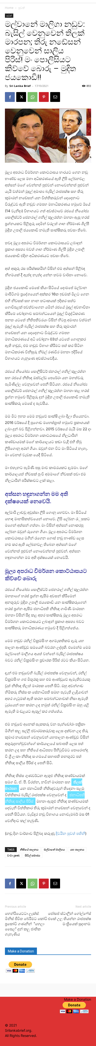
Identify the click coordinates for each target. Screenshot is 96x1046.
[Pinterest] (44, 97)
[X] (21, 97)
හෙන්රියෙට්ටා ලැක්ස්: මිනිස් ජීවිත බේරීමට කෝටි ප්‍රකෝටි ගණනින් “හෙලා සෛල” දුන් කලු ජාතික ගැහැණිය (26, 923)
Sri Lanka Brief (20, 86)
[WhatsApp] (32, 97)
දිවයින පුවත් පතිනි (70, 833)
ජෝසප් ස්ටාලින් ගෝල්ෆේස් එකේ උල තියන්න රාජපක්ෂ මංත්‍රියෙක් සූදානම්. (69, 918)
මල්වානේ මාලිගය (54, 849)
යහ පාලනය (77, 849)
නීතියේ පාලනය (29, 849)
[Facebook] (10, 97)
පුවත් (21, 8)
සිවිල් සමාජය (32, 855)
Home (9, 8)
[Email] (55, 97)
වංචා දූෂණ (13, 855)
